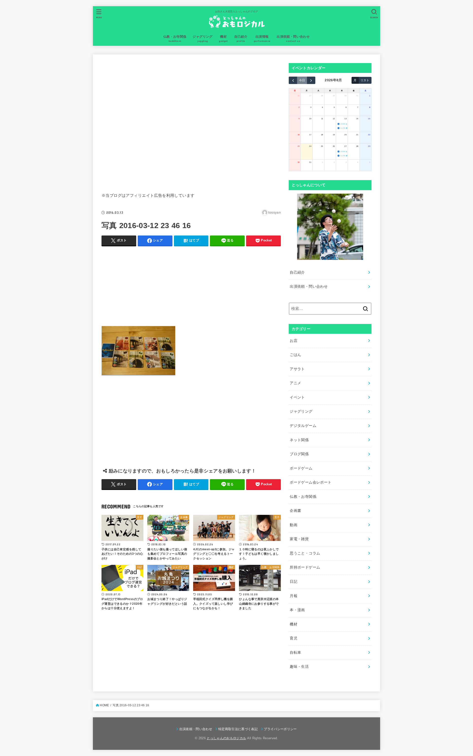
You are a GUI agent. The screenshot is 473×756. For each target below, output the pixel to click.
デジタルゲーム (303, 426)
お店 (293, 341)
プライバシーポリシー (280, 729)
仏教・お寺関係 (303, 497)
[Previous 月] (293, 80)
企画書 (295, 511)
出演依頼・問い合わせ (309, 286)
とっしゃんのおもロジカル (226, 738)
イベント (297, 397)
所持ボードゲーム (305, 567)
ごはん (295, 355)
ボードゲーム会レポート (310, 482)
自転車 (295, 653)
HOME (104, 705)
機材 (293, 624)
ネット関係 (299, 440)
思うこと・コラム (305, 553)
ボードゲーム (301, 468)
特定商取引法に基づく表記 (238, 729)
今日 (302, 80)
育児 (293, 638)
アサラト (297, 369)
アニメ (295, 383)
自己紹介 (297, 272)
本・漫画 (297, 610)
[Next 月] (311, 80)
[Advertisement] (191, 122)
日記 (293, 582)
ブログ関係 (299, 454)
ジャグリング (301, 411)
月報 (293, 596)
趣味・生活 (299, 667)
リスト (364, 80)
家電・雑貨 (299, 539)
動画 (293, 525)
